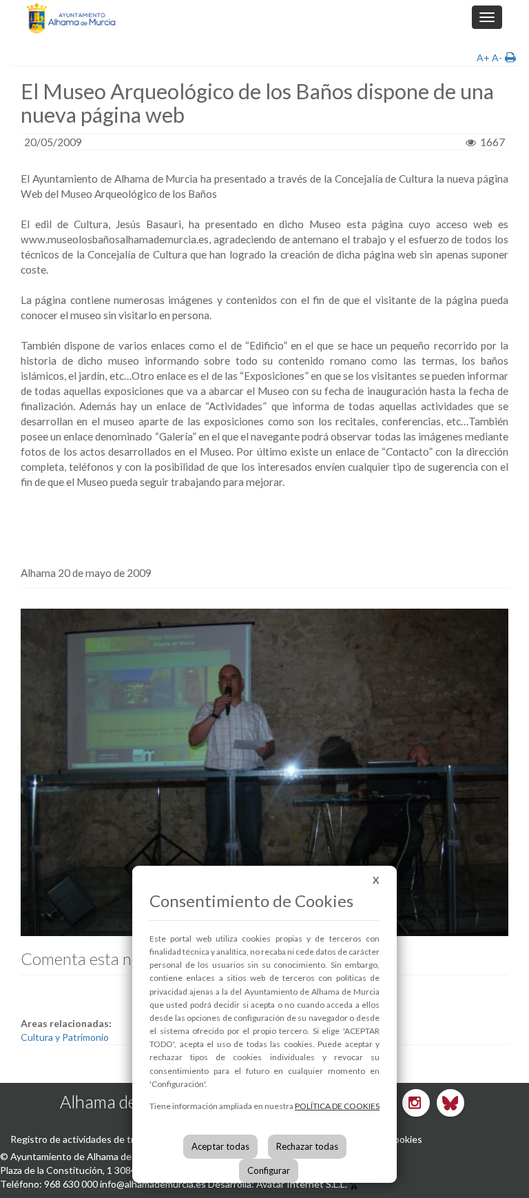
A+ (483, 57)
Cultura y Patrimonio (65, 1037)
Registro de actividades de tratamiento (94, 1139)
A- (497, 57)
